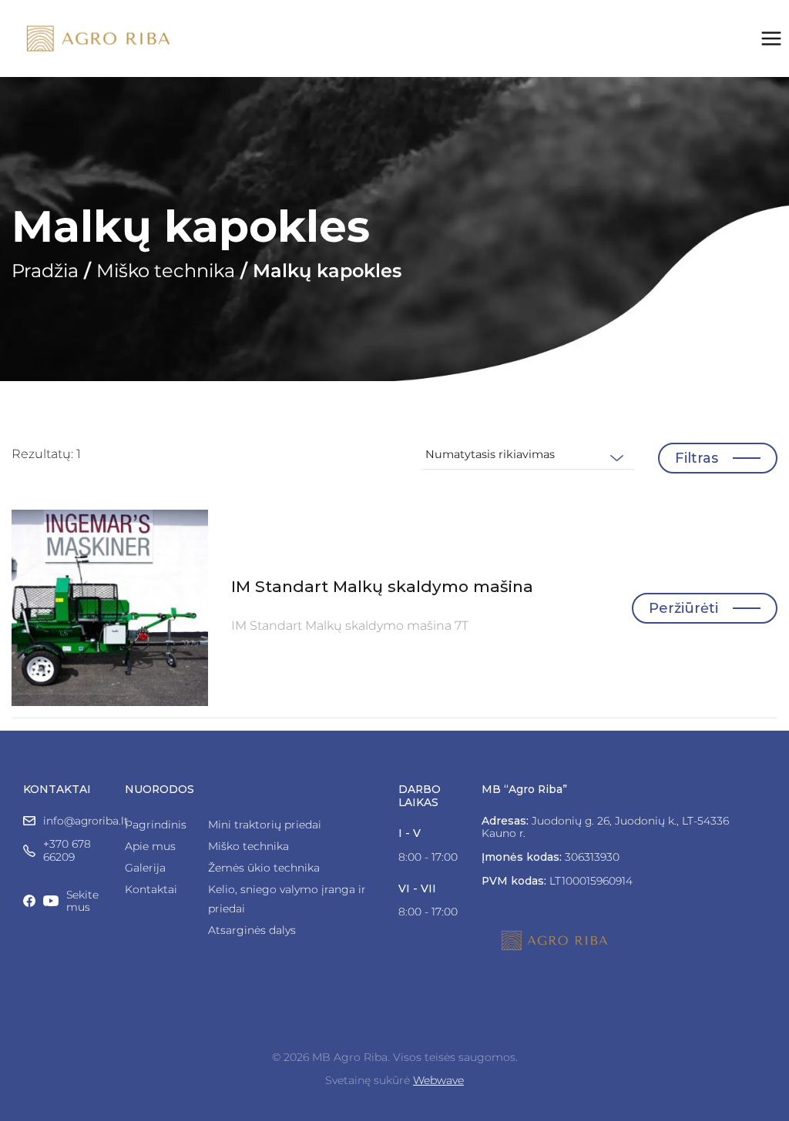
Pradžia (45, 270)
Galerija (145, 868)
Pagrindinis (154, 825)
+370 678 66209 (67, 850)
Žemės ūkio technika (264, 868)
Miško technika (165, 270)
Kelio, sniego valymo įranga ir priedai (287, 898)
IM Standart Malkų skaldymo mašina (382, 586)
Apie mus (150, 846)
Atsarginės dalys (252, 930)
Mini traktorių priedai (264, 825)
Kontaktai (151, 889)
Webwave (438, 1080)
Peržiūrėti (683, 608)
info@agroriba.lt (86, 821)
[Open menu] (771, 39)
